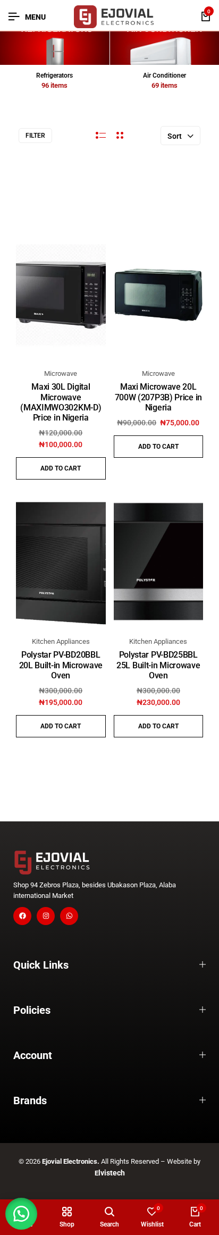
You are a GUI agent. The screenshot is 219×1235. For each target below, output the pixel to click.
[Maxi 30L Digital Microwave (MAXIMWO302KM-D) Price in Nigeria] (61, 295)
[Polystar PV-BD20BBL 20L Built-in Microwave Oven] (61, 562)
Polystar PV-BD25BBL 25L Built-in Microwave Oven (158, 665)
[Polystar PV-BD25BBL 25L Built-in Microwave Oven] (159, 562)
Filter (35, 135)
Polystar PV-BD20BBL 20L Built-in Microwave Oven (61, 665)
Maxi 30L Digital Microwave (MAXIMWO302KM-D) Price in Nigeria (60, 402)
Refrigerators (54, 75)
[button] (61, 468)
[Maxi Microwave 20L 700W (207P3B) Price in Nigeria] (159, 295)
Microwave (60, 373)
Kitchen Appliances (61, 641)
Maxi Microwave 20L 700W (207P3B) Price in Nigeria (158, 397)
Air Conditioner (164, 75)
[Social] (22, 916)
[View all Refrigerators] (55, 48)
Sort (174, 136)
